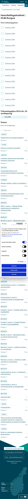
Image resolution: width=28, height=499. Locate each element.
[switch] (24, 247)
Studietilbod (5, 5)
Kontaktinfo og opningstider (14, 448)
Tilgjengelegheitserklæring (14, 461)
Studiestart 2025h (10, 45)
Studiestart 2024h (10, 57)
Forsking (13, 5)
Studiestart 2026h (10, 33)
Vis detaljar (21, 261)
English (22, 1)
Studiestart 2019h (10, 105)
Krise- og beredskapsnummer (14, 457)
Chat (21, 497)
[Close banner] (25, 223)
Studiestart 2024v (10, 51)
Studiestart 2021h (10, 87)
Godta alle (14, 266)
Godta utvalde (14, 270)
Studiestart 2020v (10, 93)
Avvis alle (14, 274)
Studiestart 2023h (10, 69)
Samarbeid (21, 5)
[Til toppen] (26, 130)
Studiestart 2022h (10, 81)
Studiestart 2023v (10, 63)
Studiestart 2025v (10, 39)
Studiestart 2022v (10, 75)
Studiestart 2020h (10, 99)
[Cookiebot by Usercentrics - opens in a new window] (17, 224)
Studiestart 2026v (10, 27)
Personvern (14, 463)
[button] (26, 1)
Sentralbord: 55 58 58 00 (15, 452)
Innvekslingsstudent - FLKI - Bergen (11, 9)
